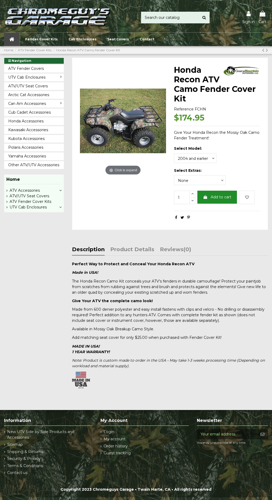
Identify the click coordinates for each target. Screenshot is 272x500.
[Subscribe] (262, 434)
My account (115, 439)
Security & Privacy (24, 458)
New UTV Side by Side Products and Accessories (40, 434)
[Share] (176, 217)
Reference (184, 109)
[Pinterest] (188, 217)
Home (13, 179)
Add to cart (221, 197)
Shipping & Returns (25, 451)
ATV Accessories (25, 190)
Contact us (17, 472)
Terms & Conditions (25, 465)
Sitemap (15, 444)
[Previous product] (264, 50)
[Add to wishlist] (247, 197)
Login (109, 431)
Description (88, 250)
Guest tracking (117, 453)
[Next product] (267, 50)
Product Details (132, 250)
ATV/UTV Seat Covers (29, 196)
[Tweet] (182, 217)
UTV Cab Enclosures (28, 207)
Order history (116, 446)
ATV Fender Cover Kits (30, 201)
